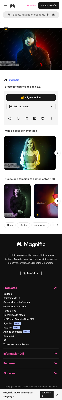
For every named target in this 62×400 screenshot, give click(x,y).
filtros (10, 225)
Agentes (11, 323)
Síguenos (9, 373)
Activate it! (46, 394)
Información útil (13, 353)
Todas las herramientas (16, 344)
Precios (31, 5)
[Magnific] (31, 245)
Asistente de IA (11, 298)
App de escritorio (16, 331)
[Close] (57, 395)
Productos (10, 288)
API (5, 340)
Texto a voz (9, 310)
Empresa (9, 363)
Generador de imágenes (16, 302)
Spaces (7, 293)
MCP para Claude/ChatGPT (18, 319)
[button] (31, 273)
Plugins (11, 327)
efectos (23, 225)
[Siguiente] (57, 153)
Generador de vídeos (14, 306)
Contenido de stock (14, 315)
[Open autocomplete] (7, 14)
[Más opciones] (51, 118)
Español (31, 273)
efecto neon (40, 225)
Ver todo (32, 130)
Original (22, 29)
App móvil (8, 336)
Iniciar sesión (48, 5)
